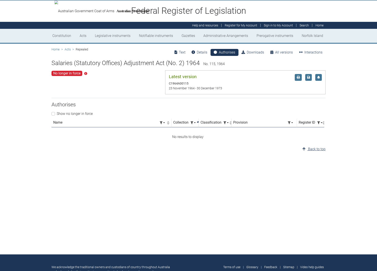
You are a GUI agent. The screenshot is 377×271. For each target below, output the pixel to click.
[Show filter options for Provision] (290, 122)
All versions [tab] (284, 52)
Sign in (278, 25)
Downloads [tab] (255, 52)
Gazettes (188, 36)
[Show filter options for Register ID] (319, 122)
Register (241, 25)
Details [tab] (202, 52)
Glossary (252, 267)
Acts (83, 36)
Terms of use (231, 267)
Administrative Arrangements (225, 36)
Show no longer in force (75, 114)
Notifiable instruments (156, 36)
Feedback (270, 267)
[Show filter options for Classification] (226, 122)
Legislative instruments (112, 36)
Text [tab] (182, 52)
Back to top (316, 149)
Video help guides (312, 267)
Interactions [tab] (313, 52)
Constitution (61, 36)
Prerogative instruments (275, 36)
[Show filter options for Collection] (193, 122)
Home (55, 49)
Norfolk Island (312, 36)
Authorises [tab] (227, 52)
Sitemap (288, 267)
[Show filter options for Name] (162, 122)
